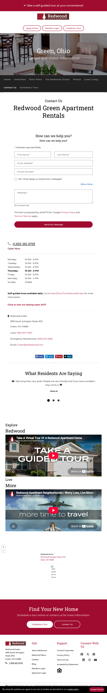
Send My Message (53, 224)
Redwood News (39, 655)
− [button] (3, 551)
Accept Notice (96, 689)
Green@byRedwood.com (30, 344)
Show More (87, 184)
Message (22, 192)
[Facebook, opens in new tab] (82, 654)
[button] (53, 5)
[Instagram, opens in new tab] (89, 660)
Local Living (91, 79)
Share (41, 356)
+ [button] (3, 547)
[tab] (48, 400)
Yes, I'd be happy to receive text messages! (40, 179)
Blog (34, 664)
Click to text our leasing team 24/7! (27, 304)
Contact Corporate (65, 650)
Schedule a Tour (73, 28)
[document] (53, 571)
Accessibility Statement (67, 664)
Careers (35, 660)
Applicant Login (39, 673)
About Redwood (39, 650)
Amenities (20, 79)
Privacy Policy (68, 212)
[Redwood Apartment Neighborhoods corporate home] (15, 643)
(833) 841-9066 (45, 338)
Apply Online (33, 28)
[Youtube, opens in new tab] (95, 660)
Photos (77, 79)
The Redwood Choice (57, 79)
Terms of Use (63, 660)
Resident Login (53, 28)
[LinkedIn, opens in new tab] (83, 660)
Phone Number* (25, 171)
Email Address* (25, 163)
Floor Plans (35, 79)
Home (7, 79)
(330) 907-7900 (24, 332)
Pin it (60, 356)
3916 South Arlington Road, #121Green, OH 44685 (53, 558)
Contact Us (10, 87)
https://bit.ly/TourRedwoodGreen (67, 293)
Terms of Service (22, 216)
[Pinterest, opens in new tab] (94, 654)
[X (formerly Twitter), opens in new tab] (88, 654)
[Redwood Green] (53, 571)
